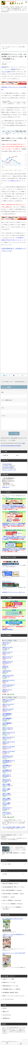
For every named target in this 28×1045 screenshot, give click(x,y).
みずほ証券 (4, 648)
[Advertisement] (14, 28)
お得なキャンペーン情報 (8, 979)
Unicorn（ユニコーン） (7, 581)
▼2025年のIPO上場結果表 (8, 467)
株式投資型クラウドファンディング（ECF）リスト (13, 592)
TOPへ (21, 1043)
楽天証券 (3, 67)
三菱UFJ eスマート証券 (10, 530)
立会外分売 (4, 64)
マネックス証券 (5, 71)
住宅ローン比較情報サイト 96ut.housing (12, 900)
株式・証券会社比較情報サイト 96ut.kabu (12, 890)
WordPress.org (6, 1018)
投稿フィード (6, 1011)
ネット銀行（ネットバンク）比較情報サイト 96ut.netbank (13, 908)
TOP (12, 835)
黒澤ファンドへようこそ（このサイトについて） (14, 995)
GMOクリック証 (5, 757)
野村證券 (4, 667)
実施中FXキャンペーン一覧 (9, 982)
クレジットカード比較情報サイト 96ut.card (12, 903)
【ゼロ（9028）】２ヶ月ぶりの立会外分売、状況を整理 (8, 381)
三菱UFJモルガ (5, 658)
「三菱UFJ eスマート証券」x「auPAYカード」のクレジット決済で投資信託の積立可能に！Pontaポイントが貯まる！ (14, 538)
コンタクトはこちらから (8, 999)
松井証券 (14, 610)
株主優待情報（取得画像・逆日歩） (11, 992)
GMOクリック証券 (14, 620)
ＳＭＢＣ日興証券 (14, 601)
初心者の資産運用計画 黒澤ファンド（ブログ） (14, 887)
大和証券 (4, 743)
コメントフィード (7, 1014)
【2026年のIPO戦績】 (7, 464)
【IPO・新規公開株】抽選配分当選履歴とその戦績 (13, 827)
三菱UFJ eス (5, 653)
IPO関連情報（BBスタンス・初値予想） (12, 989)
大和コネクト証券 (6, 729)
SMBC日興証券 (5, 662)
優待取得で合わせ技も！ (7, 629)
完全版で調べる (5, 487)
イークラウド (5, 570)
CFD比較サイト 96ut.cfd (9, 897)
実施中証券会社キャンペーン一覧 (10, 985)
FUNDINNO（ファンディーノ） (9, 565)
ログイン (5, 1008)
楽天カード (16, 511)
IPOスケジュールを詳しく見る (9, 469)
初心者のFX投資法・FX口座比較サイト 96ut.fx (13, 893)
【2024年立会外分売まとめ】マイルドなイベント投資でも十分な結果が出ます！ (21, 381)
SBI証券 (13, 69)
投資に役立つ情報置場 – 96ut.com (10, 883)
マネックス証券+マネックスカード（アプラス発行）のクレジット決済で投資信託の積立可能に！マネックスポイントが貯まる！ (13, 506)
